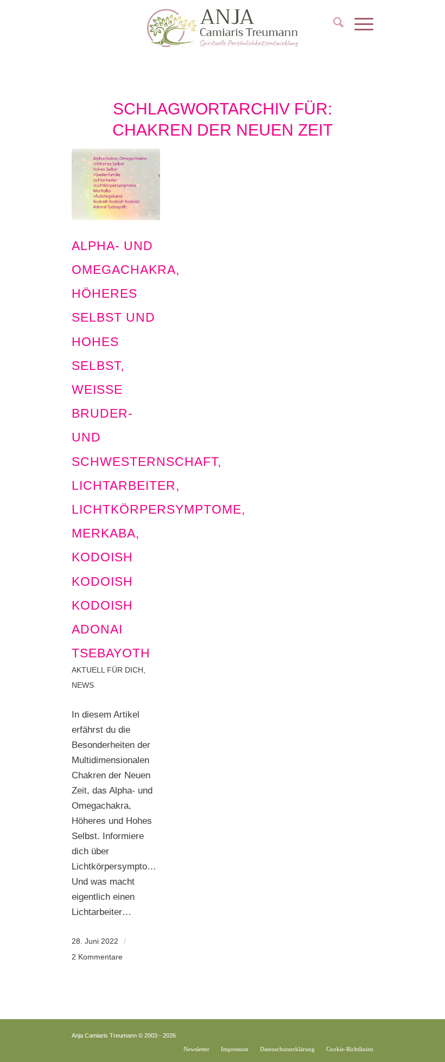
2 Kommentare (97, 957)
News (83, 685)
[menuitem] (333, 24)
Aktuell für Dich (107, 670)
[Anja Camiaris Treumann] (222, 24)
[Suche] (333, 24)
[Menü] (358, 24)
